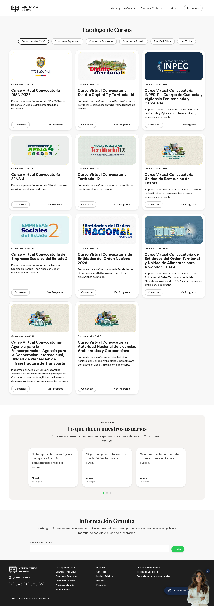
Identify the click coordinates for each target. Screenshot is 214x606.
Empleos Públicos (104, 576)
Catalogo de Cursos (65, 567)
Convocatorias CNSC (33, 41)
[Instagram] (41, 584)
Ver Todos (186, 41)
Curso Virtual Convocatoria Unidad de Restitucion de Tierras (169, 178)
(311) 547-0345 (21, 577)
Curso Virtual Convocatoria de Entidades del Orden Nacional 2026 (105, 258)
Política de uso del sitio (148, 572)
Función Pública (162, 41)
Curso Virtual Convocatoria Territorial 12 (102, 176)
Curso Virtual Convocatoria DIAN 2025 (35, 92)
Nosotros (100, 567)
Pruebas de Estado (133, 41)
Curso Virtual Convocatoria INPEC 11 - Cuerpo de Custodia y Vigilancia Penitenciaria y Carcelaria (174, 97)
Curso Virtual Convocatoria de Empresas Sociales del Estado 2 (39, 256)
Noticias (100, 580)
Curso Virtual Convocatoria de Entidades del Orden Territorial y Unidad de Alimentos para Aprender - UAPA (172, 261)
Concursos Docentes (101, 41)
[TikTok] (11, 584)
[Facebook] (26, 584)
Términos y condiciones (148, 567)
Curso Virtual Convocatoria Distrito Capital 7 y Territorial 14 (106, 92)
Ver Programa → (56, 124)
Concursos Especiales (67, 41)
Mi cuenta (193, 8)
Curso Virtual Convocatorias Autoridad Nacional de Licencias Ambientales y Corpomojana (107, 346)
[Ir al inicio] (24, 8)
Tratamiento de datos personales (153, 576)
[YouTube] (19, 584)
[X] (34, 584)
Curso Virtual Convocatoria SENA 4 (35, 176)
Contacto (101, 572)
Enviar (178, 549)
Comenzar (20, 124)
